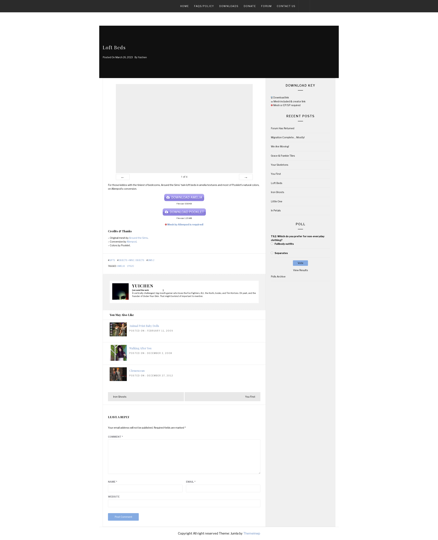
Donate (250, 6)
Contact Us (286, 6)
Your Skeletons (279, 164)
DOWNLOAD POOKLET (187, 212)
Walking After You (140, 348)
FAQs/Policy (204, 6)
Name (112, 481)
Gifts (112, 260)
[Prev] (123, 177)
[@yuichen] (153, 289)
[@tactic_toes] (158, 289)
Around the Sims (138, 237)
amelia (121, 266)
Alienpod (132, 241)
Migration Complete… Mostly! (288, 137)
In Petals (276, 210)
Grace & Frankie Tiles (283, 155)
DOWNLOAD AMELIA (186, 197)
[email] (150, 289)
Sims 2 (151, 260)
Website (114, 496)
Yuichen (142, 57)
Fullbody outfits (284, 243)
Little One (276, 201)
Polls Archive (278, 276)
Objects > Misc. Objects (131, 260)
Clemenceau (137, 370)
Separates (281, 253)
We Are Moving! (280, 146)
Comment (115, 436)
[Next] (246, 177)
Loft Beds (276, 183)
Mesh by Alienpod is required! (185, 224)
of (184, 176)
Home (184, 6)
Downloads (229, 6)
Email (191, 481)
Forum (266, 6)
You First (276, 173)
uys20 (130, 266)
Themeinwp (251, 533)
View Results (300, 270)
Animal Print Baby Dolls (144, 326)
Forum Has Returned (282, 128)
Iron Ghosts (277, 192)
